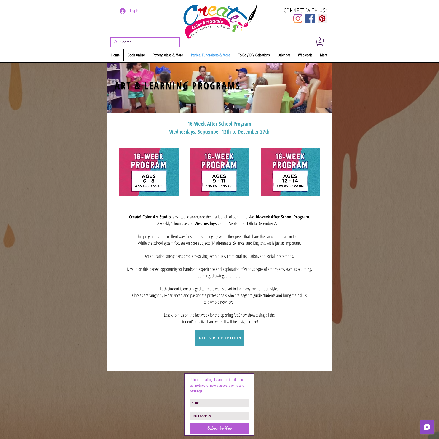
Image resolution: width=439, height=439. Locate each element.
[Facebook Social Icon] (310, 18)
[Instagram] (297, 18)
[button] (319, 41)
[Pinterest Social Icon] (322, 18)
